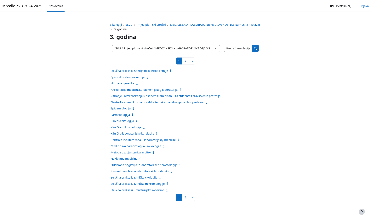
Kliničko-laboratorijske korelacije (132, 133)
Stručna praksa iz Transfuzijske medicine (137, 190)
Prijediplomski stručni (151, 24)
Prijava (364, 6)
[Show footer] (362, 212)
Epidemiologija (121, 108)
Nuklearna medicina (124, 158)
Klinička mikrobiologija (126, 127)
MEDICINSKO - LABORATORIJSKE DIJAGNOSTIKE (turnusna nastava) (215, 24)
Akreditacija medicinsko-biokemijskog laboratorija (144, 89)
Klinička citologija (122, 121)
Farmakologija (120, 115)
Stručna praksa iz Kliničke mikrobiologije (138, 183)
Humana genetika (122, 83)
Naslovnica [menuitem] (56, 6)
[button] (342, 6)
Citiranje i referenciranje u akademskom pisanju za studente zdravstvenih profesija (165, 96)
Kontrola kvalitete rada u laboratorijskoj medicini (143, 140)
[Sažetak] (171, 71)
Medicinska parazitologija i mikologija (136, 146)
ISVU (129, 24)
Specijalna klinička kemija (128, 77)
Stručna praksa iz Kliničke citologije (134, 177)
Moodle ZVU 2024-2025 (22, 5)
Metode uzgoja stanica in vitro (131, 152)
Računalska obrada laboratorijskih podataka (140, 171)
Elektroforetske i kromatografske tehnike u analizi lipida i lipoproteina (157, 102)
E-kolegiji (116, 24)
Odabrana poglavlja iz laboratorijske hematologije (144, 165)
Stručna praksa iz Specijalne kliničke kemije (139, 71)
